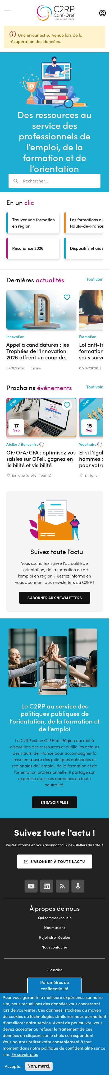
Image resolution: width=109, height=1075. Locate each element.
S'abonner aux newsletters (55, 597)
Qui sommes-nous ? (54, 917)
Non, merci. (39, 1066)
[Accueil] (55, 13)
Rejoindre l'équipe (54, 937)
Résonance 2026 (27, 248)
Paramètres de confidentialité (54, 985)
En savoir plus (54, 802)
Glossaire (54, 969)
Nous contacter (54, 947)
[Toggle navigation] (7, 13)
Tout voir (94, 279)
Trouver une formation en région (33, 223)
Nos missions (54, 927)
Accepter (13, 1066)
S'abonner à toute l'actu (57, 861)
